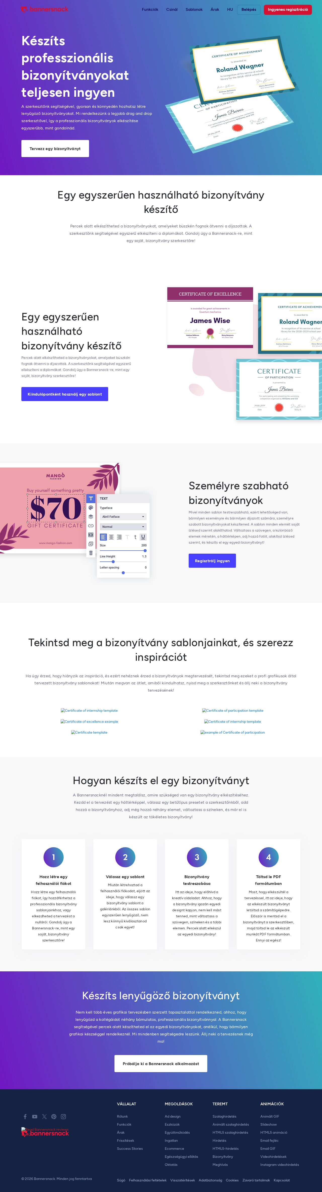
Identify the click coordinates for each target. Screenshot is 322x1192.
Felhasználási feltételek (148, 1180)
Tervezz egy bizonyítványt (55, 148)
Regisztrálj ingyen (212, 560)
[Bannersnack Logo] (45, 10)
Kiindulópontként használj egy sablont (65, 394)
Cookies (232, 1180)
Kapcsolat (282, 1180)
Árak (215, 9)
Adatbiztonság (210, 1180)
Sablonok (194, 9)
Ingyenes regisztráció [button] (288, 9)
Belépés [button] (249, 9)
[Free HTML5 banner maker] (45, 1139)
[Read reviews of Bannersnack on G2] (46, 1132)
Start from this (89, 710)
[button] (150, 10)
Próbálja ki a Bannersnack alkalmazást (161, 1063)
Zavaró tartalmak (256, 1180)
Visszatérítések (182, 1180)
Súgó (121, 1180)
